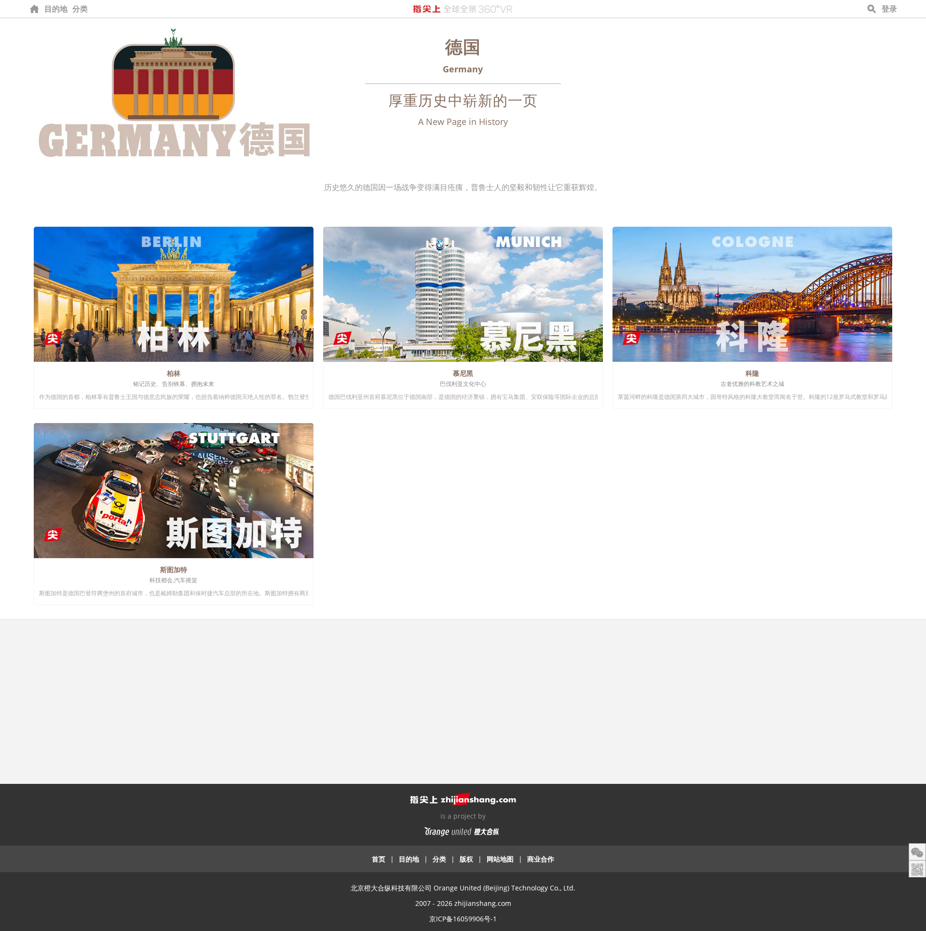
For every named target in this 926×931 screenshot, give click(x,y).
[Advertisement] (463, 697)
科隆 (752, 373)
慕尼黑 (463, 373)
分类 (80, 8)
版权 (466, 858)
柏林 (173, 373)
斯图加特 (173, 569)
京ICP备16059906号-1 (463, 918)
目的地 (56, 8)
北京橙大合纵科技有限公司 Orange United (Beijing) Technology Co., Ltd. (463, 887)
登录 (889, 8)
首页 (378, 858)
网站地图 (500, 858)
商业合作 (540, 858)
